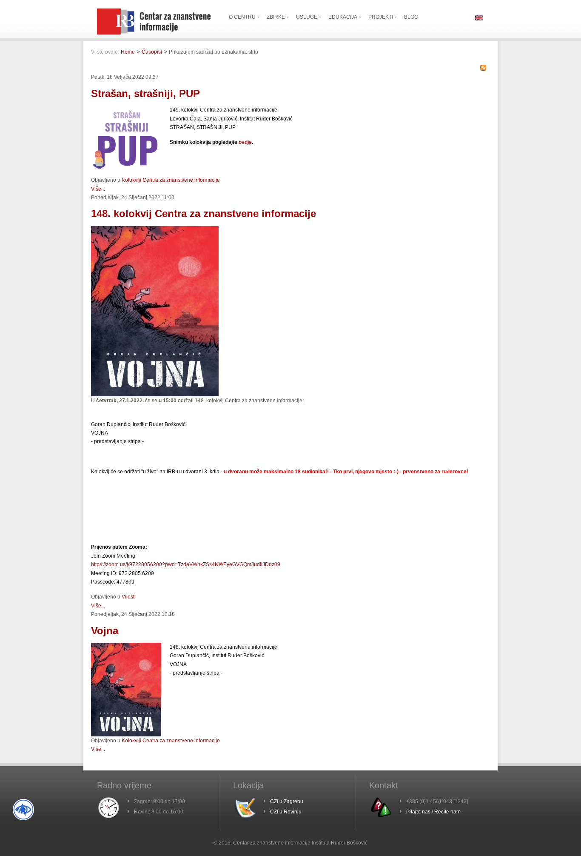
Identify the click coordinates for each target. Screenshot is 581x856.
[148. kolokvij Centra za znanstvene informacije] (155, 395)
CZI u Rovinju (286, 812)
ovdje (245, 142)
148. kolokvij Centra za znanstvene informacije (203, 213)
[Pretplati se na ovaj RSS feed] (483, 67)
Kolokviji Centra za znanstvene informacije (171, 180)
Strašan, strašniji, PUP (145, 93)
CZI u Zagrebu (286, 801)
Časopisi (152, 52)
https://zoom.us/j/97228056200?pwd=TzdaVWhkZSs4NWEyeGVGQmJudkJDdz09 (185, 564)
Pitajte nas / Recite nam (433, 812)
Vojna (104, 630)
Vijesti (129, 597)
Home (128, 52)
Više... (98, 189)
